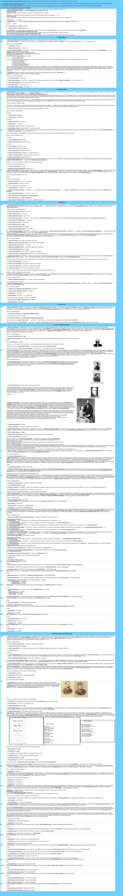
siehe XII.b (100, 797)
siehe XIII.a (87, 849)
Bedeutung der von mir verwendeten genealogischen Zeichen (16, 7)
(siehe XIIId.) (78, 596)
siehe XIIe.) (54, 569)
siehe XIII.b (78, 851)
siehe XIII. (87, 828)
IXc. (22, 341)
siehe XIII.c (75, 858)
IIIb (20, 28)
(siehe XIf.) (64, 501)
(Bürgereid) (73, 306)
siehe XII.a (28, 802)
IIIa (19, 25)
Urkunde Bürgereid (13, 650)
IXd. (25, 646)
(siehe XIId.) (65, 567)
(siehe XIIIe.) (53, 575)
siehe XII (26, 820)
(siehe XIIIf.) (77, 577)
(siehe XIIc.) (80, 564)
